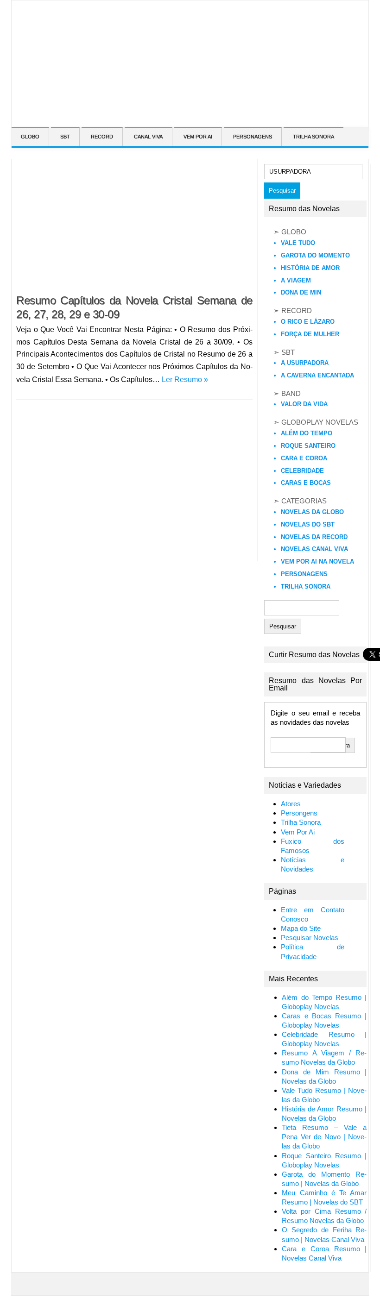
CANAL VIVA (148, 136)
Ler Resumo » (185, 379)
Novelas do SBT (308, 524)
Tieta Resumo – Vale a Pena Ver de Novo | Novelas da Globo (324, 1137)
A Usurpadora (305, 362)
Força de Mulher (310, 334)
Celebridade (302, 470)
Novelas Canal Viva (314, 549)
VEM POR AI (198, 136)
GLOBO (30, 136)
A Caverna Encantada (317, 375)
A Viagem (296, 280)
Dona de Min (301, 292)
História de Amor (310, 267)
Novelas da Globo (312, 511)
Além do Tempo (306, 433)
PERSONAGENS (252, 136)
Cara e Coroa (304, 458)
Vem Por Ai (298, 832)
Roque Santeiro (308, 445)
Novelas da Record (314, 536)
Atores (291, 804)
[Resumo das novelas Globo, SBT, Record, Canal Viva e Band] (15, 13)
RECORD (102, 136)
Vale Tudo (298, 242)
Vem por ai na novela (317, 561)
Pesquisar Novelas (309, 937)
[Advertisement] (177, 117)
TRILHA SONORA (313, 136)
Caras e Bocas (306, 482)
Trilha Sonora (305, 586)
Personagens (304, 574)
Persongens (299, 813)
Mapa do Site (301, 928)
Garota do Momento (315, 255)
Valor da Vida (304, 404)
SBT (65, 136)
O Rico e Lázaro (308, 321)
